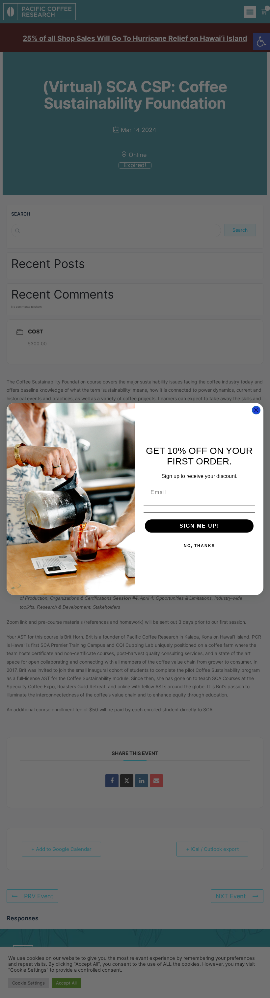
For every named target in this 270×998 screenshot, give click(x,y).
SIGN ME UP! (199, 526)
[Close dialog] (256, 410)
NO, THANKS (199, 545)
